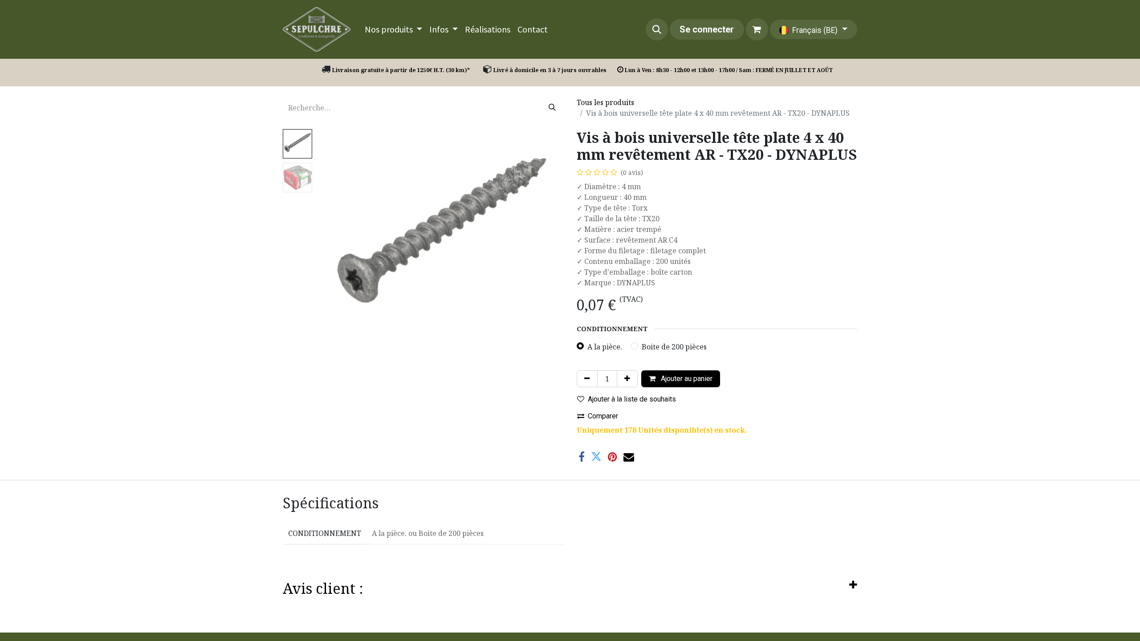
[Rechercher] (552, 107)
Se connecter (707, 29)
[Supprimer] (587, 378)
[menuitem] (393, 29)
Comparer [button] (603, 416)
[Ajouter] (627, 378)
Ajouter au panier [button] (685, 378)
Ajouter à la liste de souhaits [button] (632, 399)
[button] (657, 29)
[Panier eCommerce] (757, 29)
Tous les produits (605, 102)
